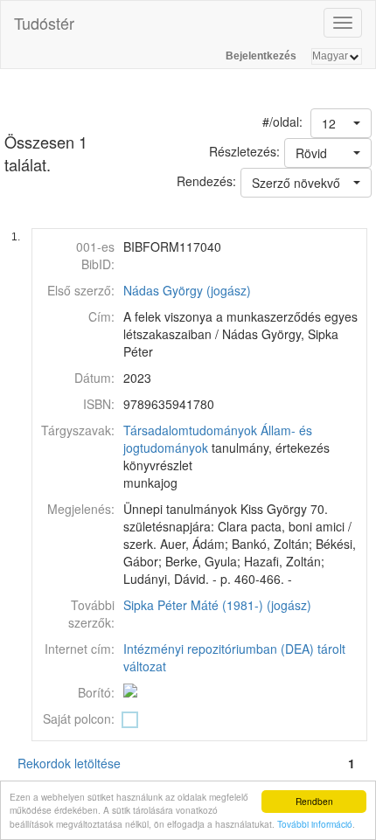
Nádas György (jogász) (187, 290)
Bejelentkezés (261, 56)
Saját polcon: (79, 718)
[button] (341, 123)
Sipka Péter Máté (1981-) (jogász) (217, 605)
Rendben (314, 801)
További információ (314, 823)
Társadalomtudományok (190, 430)
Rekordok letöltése (69, 763)
